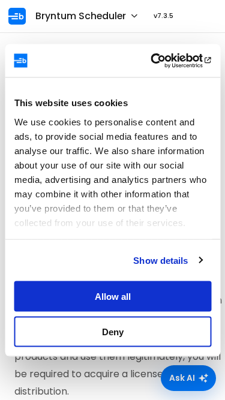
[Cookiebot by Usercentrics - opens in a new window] (160, 60)
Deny (113, 331)
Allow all (113, 296)
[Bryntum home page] (20, 16)
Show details (160, 260)
